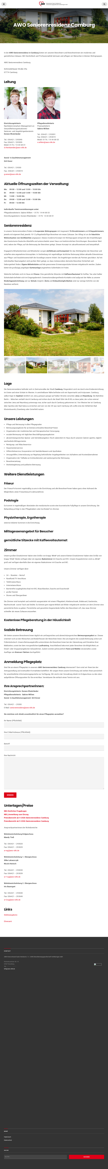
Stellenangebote (10, 915)
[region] (54, 332)
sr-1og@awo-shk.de (12, 877)
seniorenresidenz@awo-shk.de (22, 708)
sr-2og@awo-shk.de (12, 900)
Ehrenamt (8, 921)
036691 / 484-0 (11, 966)
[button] (7, 322)
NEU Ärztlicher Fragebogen (15, 811)
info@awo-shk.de (9, 969)
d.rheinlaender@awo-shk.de (15, 148)
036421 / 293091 (48, 134)
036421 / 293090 (15, 140)
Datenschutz (8, 1140)
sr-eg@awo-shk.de (11, 851)
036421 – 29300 (15, 704)
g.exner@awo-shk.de (12, 174)
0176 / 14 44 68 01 (17, 145)
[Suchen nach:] (35, 1157)
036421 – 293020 (15, 844)
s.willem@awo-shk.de (46, 142)
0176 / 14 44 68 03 (51, 140)
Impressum (7, 1137)
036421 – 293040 (15, 893)
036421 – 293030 (15, 870)
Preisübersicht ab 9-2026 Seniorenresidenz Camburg (26, 821)
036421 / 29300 (14, 168)
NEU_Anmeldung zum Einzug (16, 814)
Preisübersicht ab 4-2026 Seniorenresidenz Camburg (26, 818)
